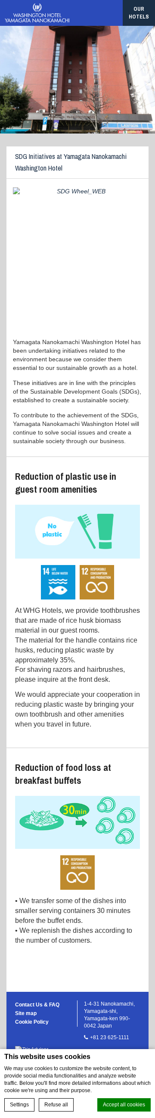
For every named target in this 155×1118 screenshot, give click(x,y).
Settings (19, 1105)
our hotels (139, 12)
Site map (26, 1013)
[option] (77, 80)
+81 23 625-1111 (109, 1037)
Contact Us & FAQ (37, 1005)
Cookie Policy (32, 1022)
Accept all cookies (124, 1105)
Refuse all (56, 1105)
